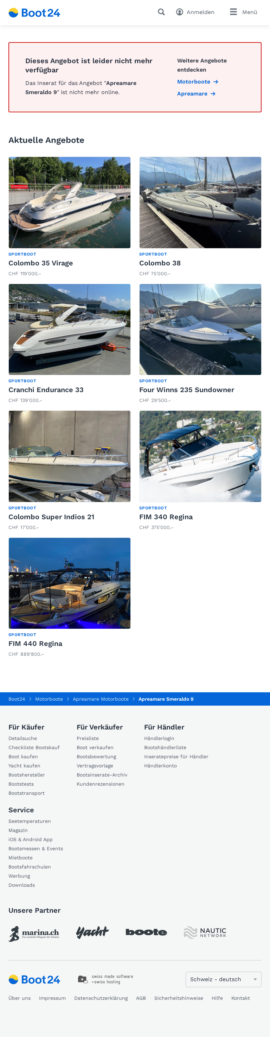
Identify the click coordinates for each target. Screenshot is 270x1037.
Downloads (21, 885)
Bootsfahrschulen (29, 867)
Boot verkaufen (95, 747)
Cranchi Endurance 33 (46, 389)
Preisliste (88, 738)
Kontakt (240, 998)
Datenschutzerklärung (101, 998)
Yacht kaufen (24, 765)
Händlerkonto (160, 765)
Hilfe (217, 998)
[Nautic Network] (205, 932)
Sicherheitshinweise (178, 998)
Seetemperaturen (29, 821)
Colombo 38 (160, 263)
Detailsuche (22, 738)
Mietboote (20, 857)
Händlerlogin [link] (159, 738)
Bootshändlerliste (165, 747)
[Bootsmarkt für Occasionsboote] (34, 13)
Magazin (18, 830)
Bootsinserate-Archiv (102, 775)
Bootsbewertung (96, 756)
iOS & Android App (30, 839)
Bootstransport (26, 793)
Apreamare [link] (192, 93)
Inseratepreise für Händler (176, 756)
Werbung (19, 876)
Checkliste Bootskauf (34, 747)
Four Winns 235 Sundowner (186, 389)
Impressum (52, 998)
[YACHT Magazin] (92, 932)
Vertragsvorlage (95, 765)
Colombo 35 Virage (40, 263)
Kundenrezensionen (100, 784)
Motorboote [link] (193, 81)
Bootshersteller (26, 775)
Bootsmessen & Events (35, 848)
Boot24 (16, 699)
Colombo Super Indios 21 (51, 517)
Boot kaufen (23, 756)
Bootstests (21, 784)
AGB (141, 998)
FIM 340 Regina (166, 517)
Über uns (19, 998)
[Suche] (163, 12)
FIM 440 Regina (35, 643)
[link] (69, 217)
